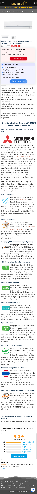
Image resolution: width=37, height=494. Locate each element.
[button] (3, 3)
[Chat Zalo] (32, 490)
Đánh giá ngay (19, 456)
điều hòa (23, 200)
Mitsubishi (16, 11)
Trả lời (3, 468)
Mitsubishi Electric (28, 11)
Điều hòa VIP (6, 11)
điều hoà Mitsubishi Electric (23, 157)
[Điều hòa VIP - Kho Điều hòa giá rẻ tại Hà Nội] (18, 3)
